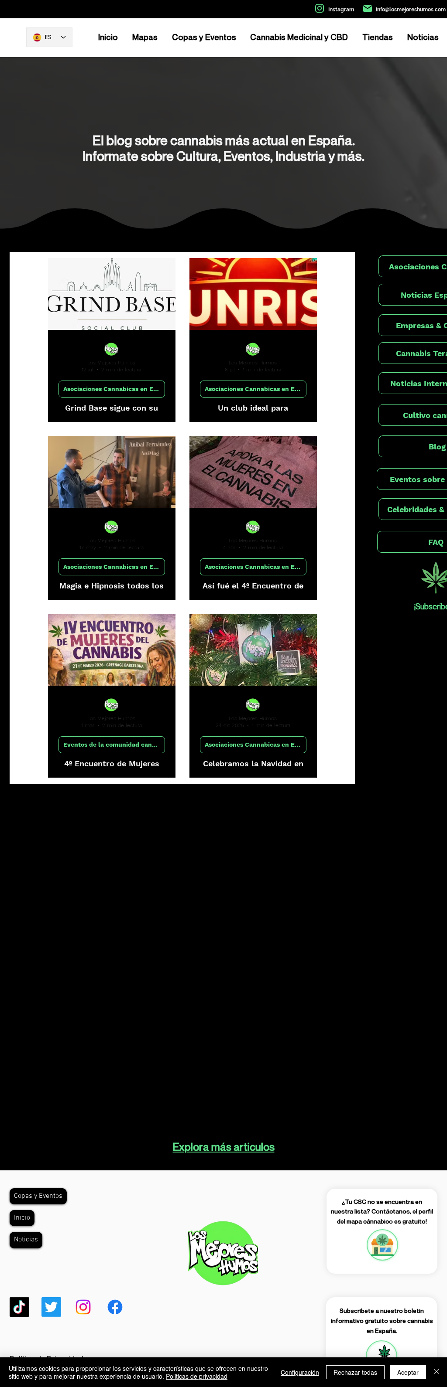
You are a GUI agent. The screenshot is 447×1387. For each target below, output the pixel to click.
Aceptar (408, 1372)
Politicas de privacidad (196, 1376)
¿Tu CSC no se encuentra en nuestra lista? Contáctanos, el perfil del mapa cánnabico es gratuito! (382, 1211)
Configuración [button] (300, 1372)
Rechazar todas (355, 1372)
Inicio (22, 1218)
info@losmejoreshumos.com (411, 10)
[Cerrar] (436, 1372)
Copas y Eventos (38, 1196)
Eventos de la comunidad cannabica (114, 744)
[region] (382, 1245)
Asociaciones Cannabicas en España (114, 388)
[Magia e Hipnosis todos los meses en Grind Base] (111, 472)
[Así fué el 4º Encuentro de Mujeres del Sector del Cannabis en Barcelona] (253, 472)
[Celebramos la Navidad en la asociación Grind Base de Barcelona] (253, 650)
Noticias (26, 1239)
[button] (381, 1356)
